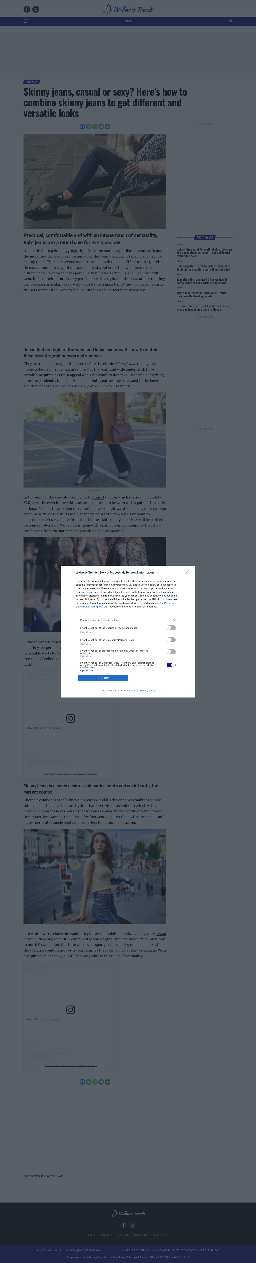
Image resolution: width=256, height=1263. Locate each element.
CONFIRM (102, 678)
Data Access (128, 690)
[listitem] (128, 620)
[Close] (188, 573)
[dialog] (128, 631)
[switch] (171, 627)
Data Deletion (108, 690)
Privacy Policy (147, 690)
